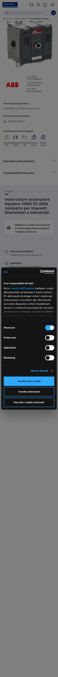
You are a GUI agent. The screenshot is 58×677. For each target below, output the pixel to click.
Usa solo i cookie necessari (29, 402)
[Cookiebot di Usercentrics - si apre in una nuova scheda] (41, 272)
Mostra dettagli (39, 370)
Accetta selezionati (29, 391)
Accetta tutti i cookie (29, 381)
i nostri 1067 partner (22, 288)
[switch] (49, 337)
